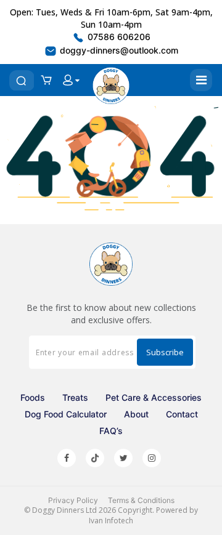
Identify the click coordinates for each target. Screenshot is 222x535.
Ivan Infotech (111, 520)
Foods (32, 397)
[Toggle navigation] (201, 80)
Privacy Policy (73, 500)
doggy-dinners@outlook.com (117, 50)
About (136, 414)
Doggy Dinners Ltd (64, 510)
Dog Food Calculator (66, 414)
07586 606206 (117, 36)
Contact (182, 414)
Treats (75, 397)
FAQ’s (111, 430)
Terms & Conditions (141, 500)
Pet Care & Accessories (153, 397)
